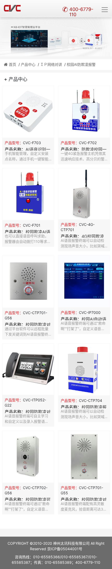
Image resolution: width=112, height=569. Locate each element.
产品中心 (28, 64)
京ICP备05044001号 (64, 549)
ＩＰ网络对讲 (51, 64)
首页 (12, 64)
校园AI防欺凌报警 (81, 64)
